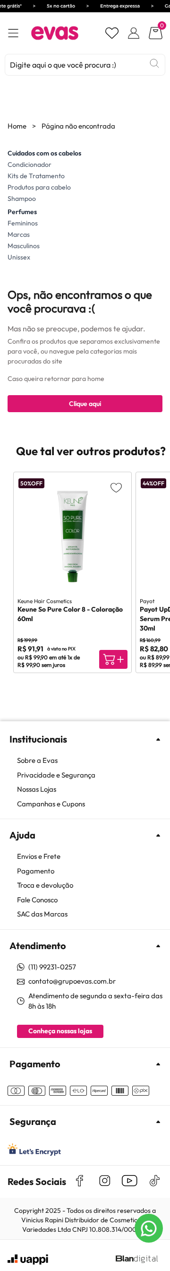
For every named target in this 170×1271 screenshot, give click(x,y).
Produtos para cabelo (39, 187)
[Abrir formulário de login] (133, 33)
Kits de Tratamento (36, 176)
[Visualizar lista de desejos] (112, 33)
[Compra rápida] (113, 659)
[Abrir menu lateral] (13, 33)
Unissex (19, 257)
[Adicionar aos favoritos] (116, 487)
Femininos (23, 223)
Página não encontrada (78, 125)
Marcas (19, 234)
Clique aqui (85, 403)
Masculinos (24, 246)
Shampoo (22, 198)
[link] (89, 760)
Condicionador (29, 164)
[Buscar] (154, 63)
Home (17, 125)
